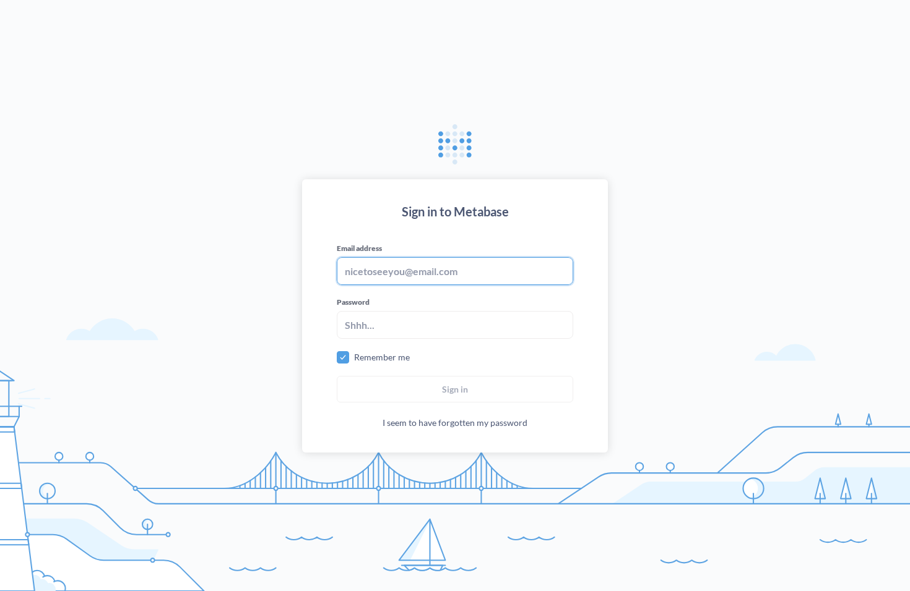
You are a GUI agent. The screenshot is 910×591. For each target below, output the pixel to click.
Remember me (382, 357)
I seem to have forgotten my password (455, 422)
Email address (359, 248)
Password (353, 302)
